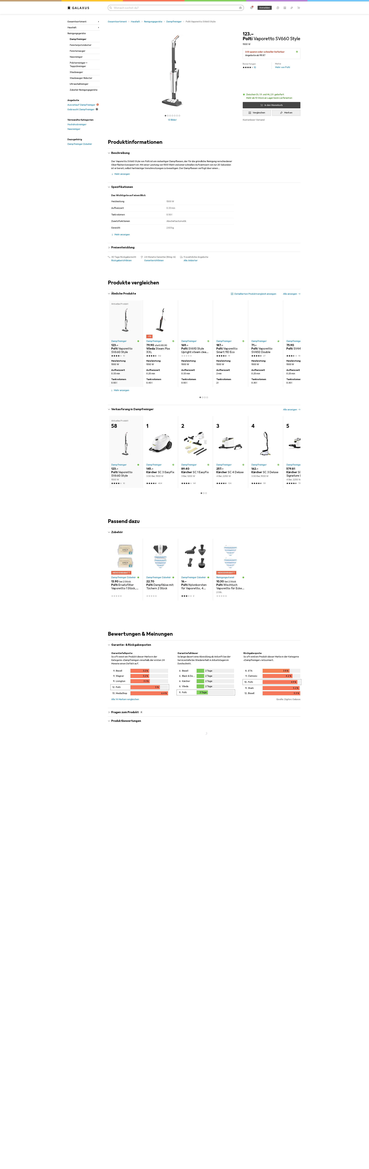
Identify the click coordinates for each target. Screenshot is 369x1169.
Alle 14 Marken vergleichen (125, 699)
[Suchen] (111, 8)
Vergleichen (259, 112)
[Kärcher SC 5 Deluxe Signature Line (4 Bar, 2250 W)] (300, 452)
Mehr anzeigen (122, 174)
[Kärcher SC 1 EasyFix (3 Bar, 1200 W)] (195, 452)
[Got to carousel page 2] (168, 115)
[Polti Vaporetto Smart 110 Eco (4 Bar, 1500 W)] (230, 329)
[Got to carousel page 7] (179, 115)
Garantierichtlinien (154, 260)
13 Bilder (172, 119)
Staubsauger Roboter (81, 78)
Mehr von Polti (282, 66)
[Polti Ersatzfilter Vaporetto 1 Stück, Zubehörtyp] (125, 569)
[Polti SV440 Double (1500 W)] (300, 329)
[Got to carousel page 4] (172, 115)
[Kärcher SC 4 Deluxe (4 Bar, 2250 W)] (230, 452)
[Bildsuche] (240, 8)
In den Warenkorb (273, 105)
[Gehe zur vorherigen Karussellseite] (113, 343)
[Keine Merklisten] (291, 7)
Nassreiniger (76, 56)
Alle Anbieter (191, 260)
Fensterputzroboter (80, 45)
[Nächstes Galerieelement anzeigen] (237, 71)
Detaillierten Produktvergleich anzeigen (255, 293)
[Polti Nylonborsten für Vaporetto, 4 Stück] (195, 569)
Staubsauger (76, 72)
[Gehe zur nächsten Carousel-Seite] (295, 343)
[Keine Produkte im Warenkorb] (298, 7)
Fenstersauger (77, 51)
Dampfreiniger (78, 39)
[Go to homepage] (78, 8)
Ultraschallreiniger (79, 84)
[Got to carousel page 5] (174, 115)
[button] (297, 51)
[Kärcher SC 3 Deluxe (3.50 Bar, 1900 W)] (265, 452)
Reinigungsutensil (225, 577)
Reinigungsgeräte (76, 33)
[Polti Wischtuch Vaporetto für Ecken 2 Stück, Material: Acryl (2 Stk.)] (230, 569)
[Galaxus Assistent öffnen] (278, 7)
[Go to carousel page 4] (207, 397)
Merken (288, 112)
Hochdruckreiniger (76, 124)
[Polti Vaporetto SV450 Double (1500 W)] (265, 329)
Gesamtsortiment (76, 21)
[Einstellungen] (251, 7)
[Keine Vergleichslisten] (285, 7)
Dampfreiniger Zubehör (79, 144)
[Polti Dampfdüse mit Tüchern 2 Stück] (160, 569)
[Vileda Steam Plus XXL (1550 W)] (160, 329)
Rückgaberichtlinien (121, 260)
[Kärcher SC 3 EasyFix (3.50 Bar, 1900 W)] (160, 452)
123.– (248, 34)
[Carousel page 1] (165, 115)
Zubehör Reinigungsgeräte (83, 89)
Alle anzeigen (290, 293)
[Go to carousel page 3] (205, 397)
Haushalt (71, 27)
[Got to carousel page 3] (170, 115)
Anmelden (264, 7)
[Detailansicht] (139, 682)
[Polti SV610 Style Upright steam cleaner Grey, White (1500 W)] (195, 329)
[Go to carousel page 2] (202, 397)
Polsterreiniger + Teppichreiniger (78, 64)
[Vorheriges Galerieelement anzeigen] (107, 71)
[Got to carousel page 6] (177, 115)
